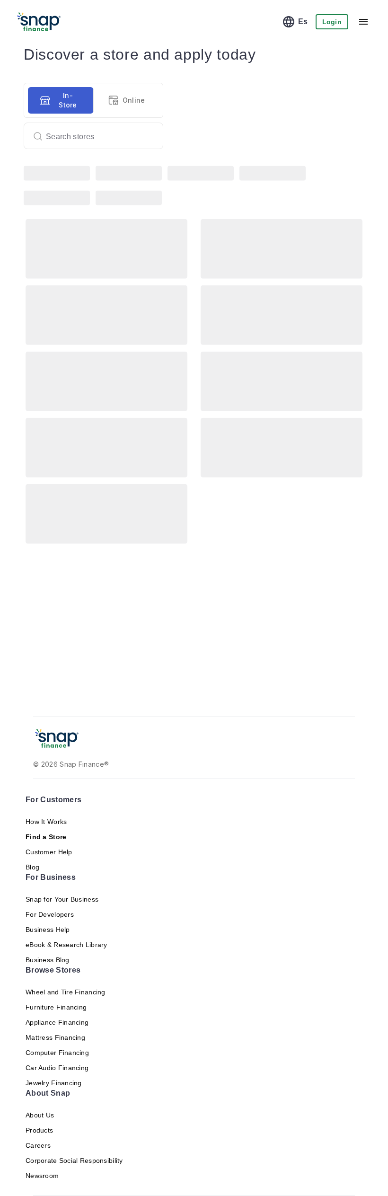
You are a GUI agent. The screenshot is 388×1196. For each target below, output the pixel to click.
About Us (40, 1115)
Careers (38, 1145)
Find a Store (44, 837)
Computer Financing (57, 1052)
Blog (32, 867)
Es (306, 22)
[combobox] (89, 135)
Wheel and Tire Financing (66, 992)
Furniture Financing (56, 1007)
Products (39, 1130)
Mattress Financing (56, 1037)
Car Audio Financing (57, 1068)
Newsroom (42, 1175)
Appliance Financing (57, 1022)
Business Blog (48, 960)
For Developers (49, 914)
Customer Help (49, 852)
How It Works (46, 821)
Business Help (48, 929)
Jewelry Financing (53, 1083)
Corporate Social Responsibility (75, 1160)
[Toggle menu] (363, 22)
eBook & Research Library (66, 944)
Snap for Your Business (62, 899)
